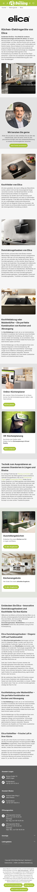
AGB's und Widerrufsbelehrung (23, 862)
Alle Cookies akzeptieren (19, 889)
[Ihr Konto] (7, 3)
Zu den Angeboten (11, 547)
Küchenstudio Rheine (16, 479)
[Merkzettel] (33, 3)
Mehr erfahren (9, 449)
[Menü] (4, 3)
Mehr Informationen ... (23, 870)
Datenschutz (8, 862)
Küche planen (9, 404)
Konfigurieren (29, 885)
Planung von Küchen (24, 474)
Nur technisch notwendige (13, 885)
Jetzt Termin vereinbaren (18, 145)
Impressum (28, 860)
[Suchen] (29, 3)
